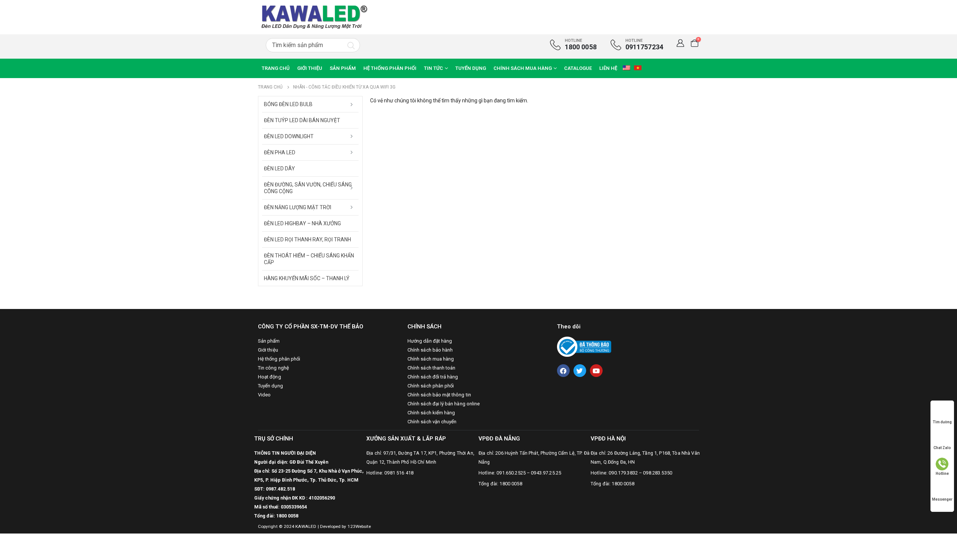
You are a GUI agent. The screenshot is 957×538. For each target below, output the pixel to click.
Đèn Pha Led (279, 152)
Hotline (942, 473)
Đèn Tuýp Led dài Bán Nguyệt (302, 120)
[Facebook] (563, 370)
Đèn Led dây (279, 168)
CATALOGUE (578, 68)
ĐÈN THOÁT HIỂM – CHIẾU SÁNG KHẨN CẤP (309, 259)
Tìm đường (942, 422)
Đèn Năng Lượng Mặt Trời (297, 207)
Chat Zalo (942, 448)
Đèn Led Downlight (289, 136)
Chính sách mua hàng (522, 68)
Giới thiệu (309, 68)
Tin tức (433, 68)
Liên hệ (608, 68)
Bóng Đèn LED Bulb (288, 104)
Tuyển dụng (470, 68)
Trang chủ (276, 68)
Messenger (942, 499)
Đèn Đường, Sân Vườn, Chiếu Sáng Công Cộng (308, 188)
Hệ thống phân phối (389, 68)
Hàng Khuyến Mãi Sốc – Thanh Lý (307, 278)
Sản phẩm (343, 68)
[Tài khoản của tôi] (680, 42)
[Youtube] (596, 370)
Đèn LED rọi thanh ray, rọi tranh (307, 239)
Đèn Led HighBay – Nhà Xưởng (302, 223)
